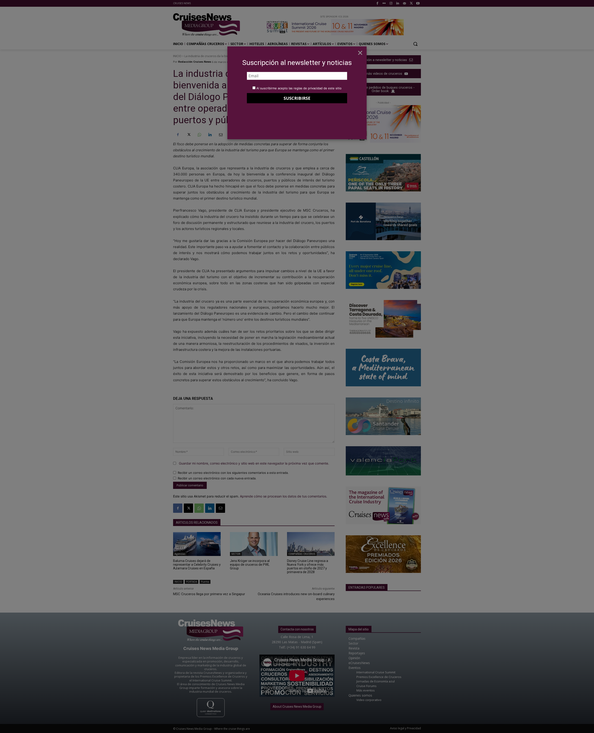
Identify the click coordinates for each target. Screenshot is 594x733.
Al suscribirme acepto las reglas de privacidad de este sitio (299, 88)
